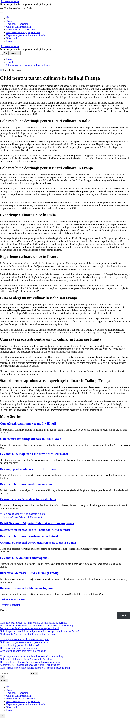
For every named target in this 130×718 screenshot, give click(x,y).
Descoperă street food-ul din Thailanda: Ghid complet (35, 529)
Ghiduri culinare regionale (19, 26)
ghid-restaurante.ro (9, 1)
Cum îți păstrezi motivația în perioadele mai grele (24, 639)
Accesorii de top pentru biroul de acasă (19, 645)
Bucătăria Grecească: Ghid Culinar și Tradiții (29, 573)
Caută (3, 610)
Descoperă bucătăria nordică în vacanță (26, 484)
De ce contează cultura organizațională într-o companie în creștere (33, 662)
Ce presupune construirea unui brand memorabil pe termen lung (32, 656)
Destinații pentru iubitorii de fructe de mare (28, 469)
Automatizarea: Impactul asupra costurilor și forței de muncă (30, 664)
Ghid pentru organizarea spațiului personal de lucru (25, 642)
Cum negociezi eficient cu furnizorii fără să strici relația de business (33, 622)
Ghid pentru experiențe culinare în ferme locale (30, 438)
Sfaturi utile (12, 38)
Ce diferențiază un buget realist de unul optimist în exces (28, 634)
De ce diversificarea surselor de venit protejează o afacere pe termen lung (36, 625)
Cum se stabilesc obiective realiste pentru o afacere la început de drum (35, 667)
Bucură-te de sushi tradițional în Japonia (26, 588)
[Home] (8, 18)
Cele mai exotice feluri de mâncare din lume (28, 499)
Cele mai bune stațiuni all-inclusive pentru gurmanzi (34, 453)
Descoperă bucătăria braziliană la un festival (29, 536)
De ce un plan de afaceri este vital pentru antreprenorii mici (29, 628)
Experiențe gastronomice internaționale (25, 35)
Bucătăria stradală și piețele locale (23, 32)
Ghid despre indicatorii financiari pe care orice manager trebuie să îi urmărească (39, 631)
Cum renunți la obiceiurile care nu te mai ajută (23, 651)
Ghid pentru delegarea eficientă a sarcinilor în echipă (26, 659)
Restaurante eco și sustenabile (21, 29)
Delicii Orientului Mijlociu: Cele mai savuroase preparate (37, 523)
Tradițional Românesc (17, 24)
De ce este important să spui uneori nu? (19, 648)
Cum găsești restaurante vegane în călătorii (28, 423)
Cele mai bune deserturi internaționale (25, 557)
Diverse (10, 41)
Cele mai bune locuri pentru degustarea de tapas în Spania (38, 542)
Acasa (9, 21)
